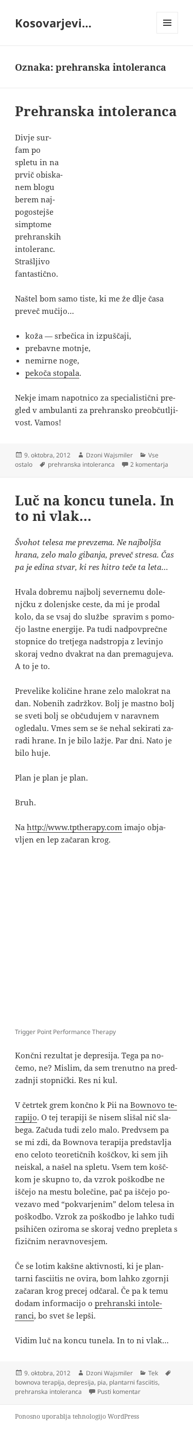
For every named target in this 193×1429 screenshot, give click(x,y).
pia (101, 1382)
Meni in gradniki (167, 33)
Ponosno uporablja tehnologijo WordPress (77, 1416)
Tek (153, 1373)
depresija (80, 1382)
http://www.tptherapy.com (74, 827)
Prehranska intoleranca (96, 111)
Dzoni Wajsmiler (109, 455)
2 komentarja (149, 464)
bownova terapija (39, 1382)
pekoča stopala (52, 373)
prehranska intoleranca (81, 464)
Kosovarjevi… (53, 22)
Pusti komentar (119, 1391)
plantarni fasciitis (133, 1382)
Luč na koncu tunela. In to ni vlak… (94, 508)
